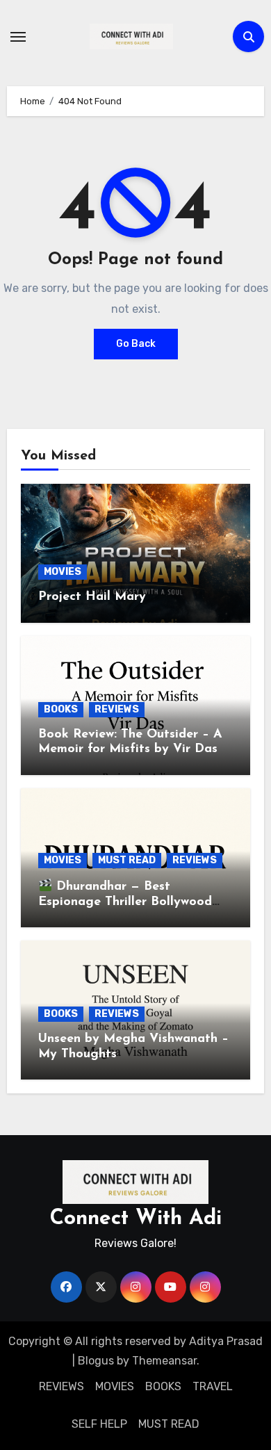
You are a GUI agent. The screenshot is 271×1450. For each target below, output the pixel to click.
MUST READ (127, 860)
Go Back (136, 344)
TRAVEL (212, 1386)
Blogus (96, 1360)
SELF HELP (99, 1424)
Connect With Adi (136, 1219)
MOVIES (62, 572)
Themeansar (164, 1360)
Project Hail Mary (92, 597)
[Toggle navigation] (18, 36)
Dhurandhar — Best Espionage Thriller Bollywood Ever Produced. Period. (125, 902)
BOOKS (61, 709)
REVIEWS (117, 709)
